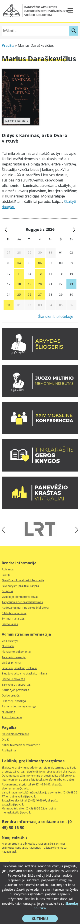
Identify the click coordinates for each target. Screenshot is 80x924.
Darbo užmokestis (13, 679)
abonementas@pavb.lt (16, 788)
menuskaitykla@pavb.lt (16, 812)
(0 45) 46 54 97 (41, 784)
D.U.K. (5, 739)
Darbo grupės (11, 695)
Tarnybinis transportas (16, 684)
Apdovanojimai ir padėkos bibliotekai (25, 608)
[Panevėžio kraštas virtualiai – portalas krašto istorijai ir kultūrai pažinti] (40, 507)
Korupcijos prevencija (15, 690)
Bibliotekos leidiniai (14, 613)
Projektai (7, 591)
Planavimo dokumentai (16, 652)
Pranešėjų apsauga (14, 701)
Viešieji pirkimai (11, 662)
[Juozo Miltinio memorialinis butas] (40, 395)
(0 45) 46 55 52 (35, 808)
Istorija (6, 575)
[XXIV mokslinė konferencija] (40, 432)
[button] (36, 11)
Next (75, 530)
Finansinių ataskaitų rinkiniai (19, 668)
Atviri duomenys (12, 717)
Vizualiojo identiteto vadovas (20, 597)
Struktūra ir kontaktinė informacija (23, 580)
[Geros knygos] (40, 470)
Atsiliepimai (9, 750)
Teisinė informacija (14, 657)
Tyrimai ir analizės (13, 618)
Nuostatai (8, 646)
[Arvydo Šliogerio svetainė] (40, 358)
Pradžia (8, 45)
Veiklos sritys (10, 641)
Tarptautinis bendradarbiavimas (22, 602)
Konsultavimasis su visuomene (21, 745)
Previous (5, 530)
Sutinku (45, 919)
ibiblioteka (37, 779)
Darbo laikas (10, 624)
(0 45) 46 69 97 (37, 800)
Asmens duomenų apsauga (19, 706)
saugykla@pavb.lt (13, 804)
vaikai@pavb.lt (27, 796)
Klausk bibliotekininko (15, 734)
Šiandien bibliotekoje (55, 316)
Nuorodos (8, 712)
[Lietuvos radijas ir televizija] (40, 529)
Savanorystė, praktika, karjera (20, 586)
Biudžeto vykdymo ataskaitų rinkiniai (25, 673)
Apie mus (8, 569)
